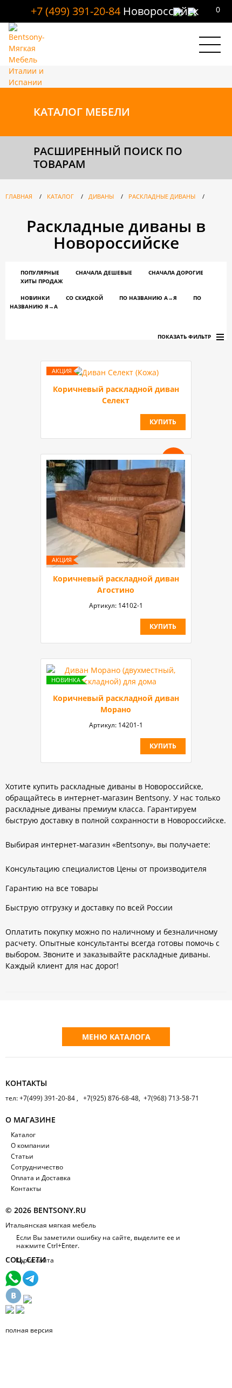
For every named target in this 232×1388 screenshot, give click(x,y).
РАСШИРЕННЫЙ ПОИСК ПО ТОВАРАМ (107, 157)
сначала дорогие (175, 272)
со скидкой (84, 298)
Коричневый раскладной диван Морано (116, 703)
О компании (30, 1145)
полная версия (29, 1330)
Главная (18, 196)
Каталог (60, 196)
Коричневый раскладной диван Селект (116, 394)
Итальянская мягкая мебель (50, 1225)
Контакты (26, 1188)
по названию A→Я (148, 298)
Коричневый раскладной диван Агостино (116, 584)
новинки (35, 298)
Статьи (22, 1156)
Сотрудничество (37, 1167)
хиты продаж (42, 281)
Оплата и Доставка (41, 1177)
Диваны (101, 196)
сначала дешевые (104, 272)
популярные (40, 272)
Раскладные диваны (161, 196)
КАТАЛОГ (81, 111)
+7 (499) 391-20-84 (75, 11)
